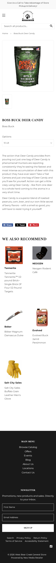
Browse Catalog (28, 447)
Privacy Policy (24, 538)
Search (10, 538)
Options (6, 136)
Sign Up (28, 528)
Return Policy (40, 538)
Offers (28, 451)
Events (28, 455)
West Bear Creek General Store (30, 554)
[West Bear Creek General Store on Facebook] (51, 546)
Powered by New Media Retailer (27, 558)
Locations (28, 468)
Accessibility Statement (37, 541)
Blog (28, 459)
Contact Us (28, 472)
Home (5, 33)
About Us (28, 464)
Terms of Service (13, 541)
